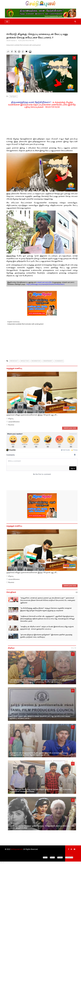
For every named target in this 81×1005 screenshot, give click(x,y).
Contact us (69, 857)
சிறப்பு (10, 419)
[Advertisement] (42, 122)
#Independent (47, 361)
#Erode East (14, 361)
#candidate (59, 361)
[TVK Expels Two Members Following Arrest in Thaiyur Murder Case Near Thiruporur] (13, 609)
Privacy (60, 857)
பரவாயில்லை (14, 422)
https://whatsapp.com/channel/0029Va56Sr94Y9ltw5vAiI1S (45, 284)
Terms (52, 857)
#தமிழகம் (13, 96)
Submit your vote (70, 428)
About (45, 857)
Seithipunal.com (17, 849)
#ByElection (25, 361)
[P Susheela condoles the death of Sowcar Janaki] (42, 667)
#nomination (36, 361)
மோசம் (11, 425)
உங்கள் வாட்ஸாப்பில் (44, 282)
